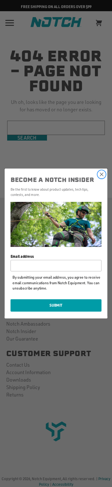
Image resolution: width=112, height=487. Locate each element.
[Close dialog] (102, 174)
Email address (22, 256)
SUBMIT (56, 305)
